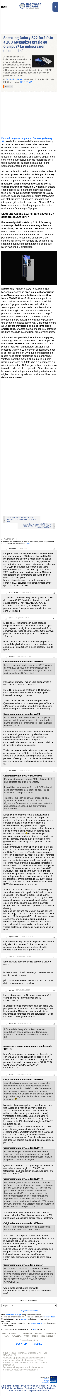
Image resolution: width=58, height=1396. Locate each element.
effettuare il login (13, 1315)
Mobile (38, 1344)
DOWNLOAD (51, 1333)
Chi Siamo (6, 1386)
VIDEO (26, 1336)
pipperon (12, 1023)
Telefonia (26, 82)
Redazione (30, 1388)
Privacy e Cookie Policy (33, 1386)
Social (18, 1390)
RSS (11, 1390)
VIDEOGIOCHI (26, 1333)
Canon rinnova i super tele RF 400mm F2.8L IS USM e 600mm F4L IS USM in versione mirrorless (37, 526)
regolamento (36, 1323)
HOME (3, 1333)
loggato (24, 1319)
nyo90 (11, 618)
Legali (16, 1386)
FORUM (35, 1336)
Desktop (21, 1344)
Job (25, 1390)
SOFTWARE (39, 1333)
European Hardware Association (45, 1380)
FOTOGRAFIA (16, 1336)
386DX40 (12, 548)
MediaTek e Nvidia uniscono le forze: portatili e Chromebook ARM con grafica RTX (21, 519)
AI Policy (51, 1386)
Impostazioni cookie (39, 1390)
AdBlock (18, 1388)
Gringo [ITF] (13, 592)
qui (34, 1329)
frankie (11, 990)
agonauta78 (13, 937)
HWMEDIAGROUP (48, 1336)
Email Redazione (46, 1388)
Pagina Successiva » (29, 1310)
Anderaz (12, 657)
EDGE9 (6, 1336)
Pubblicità (7, 1388)
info (28, 544)
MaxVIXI (12, 957)
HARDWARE (13, 1333)
